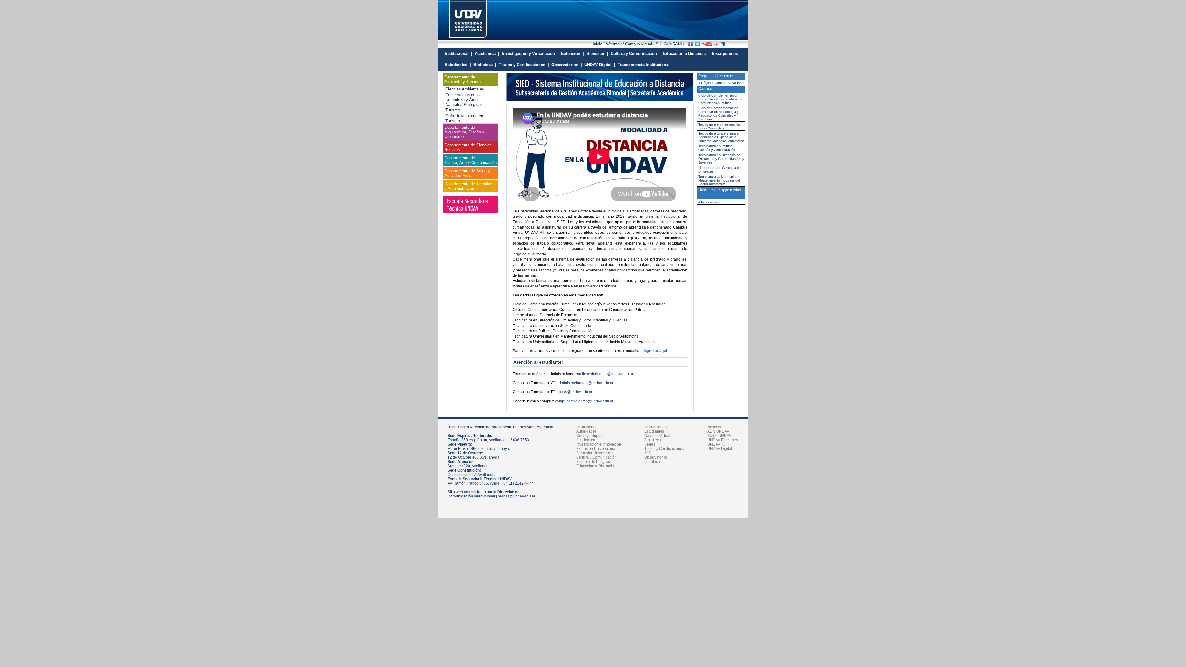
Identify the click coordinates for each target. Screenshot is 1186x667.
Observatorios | (566, 64)
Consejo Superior (591, 436)
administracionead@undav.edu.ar (585, 383)
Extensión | (572, 53)
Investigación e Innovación (598, 444)
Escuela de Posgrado (594, 461)
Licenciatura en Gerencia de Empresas (719, 169)
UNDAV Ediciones (722, 440)
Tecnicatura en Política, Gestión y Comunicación (716, 148)
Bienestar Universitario (595, 453)
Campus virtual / (639, 44)
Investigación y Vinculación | (530, 53)
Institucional (586, 427)
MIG (647, 453)
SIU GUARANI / (669, 44)
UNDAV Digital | (599, 64)
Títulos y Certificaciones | (524, 64)
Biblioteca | (484, 64)
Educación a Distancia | (686, 53)
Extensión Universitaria (595, 449)
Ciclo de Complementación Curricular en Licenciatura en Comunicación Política (720, 99)
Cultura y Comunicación (596, 457)
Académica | (487, 53)
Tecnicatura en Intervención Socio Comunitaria (719, 126)
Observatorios (656, 457)
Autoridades (586, 431)
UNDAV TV (716, 444)
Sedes (649, 444)
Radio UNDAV (719, 436)
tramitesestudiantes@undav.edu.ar (604, 374)
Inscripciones (655, 427)
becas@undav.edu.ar (574, 392)
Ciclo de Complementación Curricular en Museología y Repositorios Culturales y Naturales (718, 113)
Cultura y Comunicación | (636, 53)
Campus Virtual (657, 436)
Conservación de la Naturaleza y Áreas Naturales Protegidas (464, 100)
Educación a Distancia (595, 466)
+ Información (708, 202)
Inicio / (599, 44)
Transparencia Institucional (644, 64)
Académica (585, 440)
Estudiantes (654, 431)
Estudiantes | (458, 64)
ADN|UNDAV (718, 431)
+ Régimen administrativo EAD (721, 83)
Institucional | (458, 53)
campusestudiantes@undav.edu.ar (584, 401)
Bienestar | (597, 53)
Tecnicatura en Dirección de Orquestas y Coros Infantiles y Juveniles (721, 158)
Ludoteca (652, 461)
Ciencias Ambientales (464, 89)
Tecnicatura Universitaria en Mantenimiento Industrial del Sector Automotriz (719, 180)
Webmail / (615, 44)
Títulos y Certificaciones (664, 449)
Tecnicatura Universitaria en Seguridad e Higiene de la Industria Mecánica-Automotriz (721, 137)
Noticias (714, 427)
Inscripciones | (727, 53)
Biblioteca (652, 440)
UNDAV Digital (719, 449)
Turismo (452, 110)
